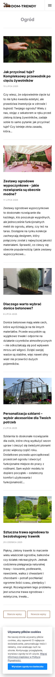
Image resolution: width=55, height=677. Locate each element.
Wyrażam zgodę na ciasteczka (27, 666)
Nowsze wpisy (38, 614)
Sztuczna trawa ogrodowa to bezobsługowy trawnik (26, 534)
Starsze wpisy (14, 614)
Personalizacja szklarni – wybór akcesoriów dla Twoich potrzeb (27, 417)
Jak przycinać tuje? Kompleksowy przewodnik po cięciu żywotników (27, 76)
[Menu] (48, 5)
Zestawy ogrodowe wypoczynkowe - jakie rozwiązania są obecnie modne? (21, 187)
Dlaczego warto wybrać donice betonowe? (22, 306)
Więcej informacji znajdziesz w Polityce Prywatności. (27, 657)
